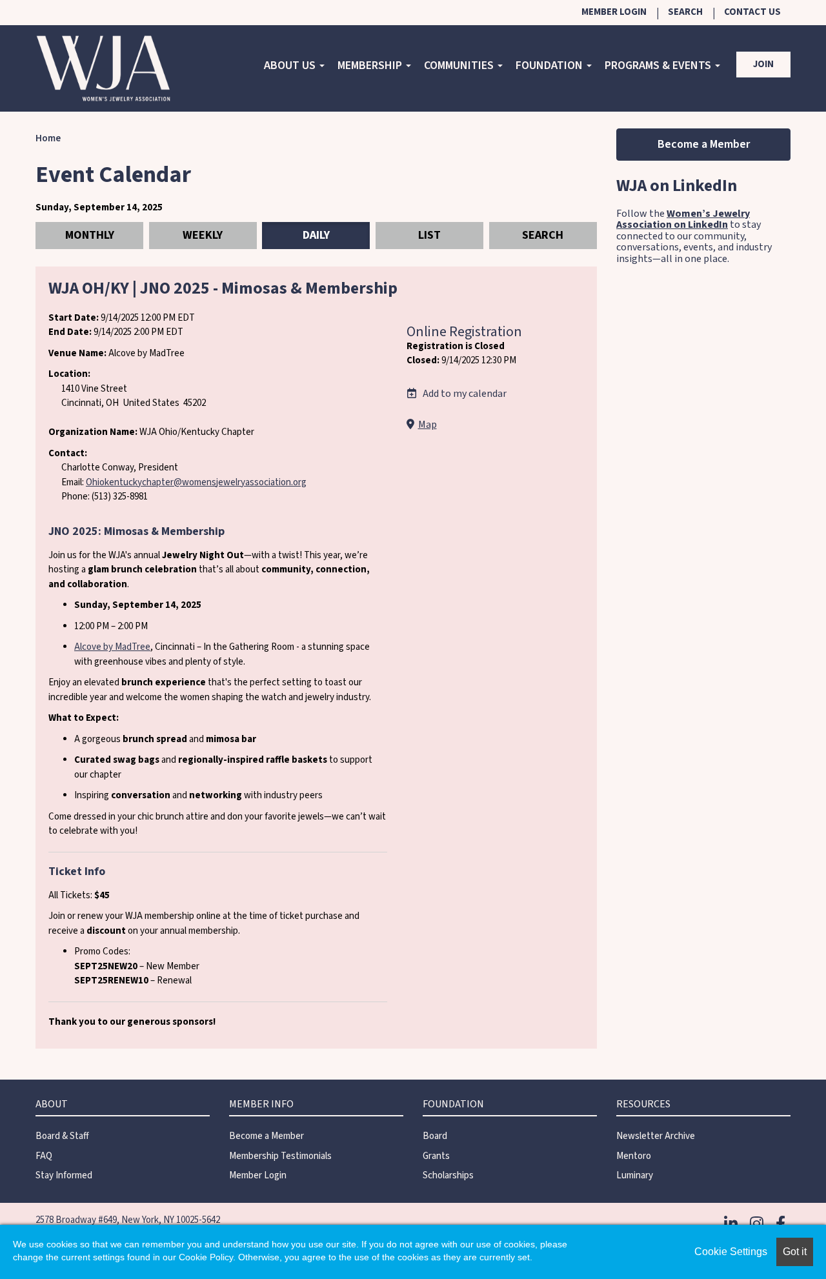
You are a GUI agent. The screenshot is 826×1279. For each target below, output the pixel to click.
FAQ (43, 1156)
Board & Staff (62, 1136)
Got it (795, 1251)
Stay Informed (63, 1175)
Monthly (89, 235)
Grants (436, 1156)
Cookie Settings (730, 1251)
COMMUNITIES (460, 65)
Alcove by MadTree (112, 647)
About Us (291, 65)
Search (685, 12)
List (429, 235)
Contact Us (752, 12)
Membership (371, 65)
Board (435, 1136)
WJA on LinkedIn (676, 185)
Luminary (634, 1175)
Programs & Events (659, 65)
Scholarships (448, 1175)
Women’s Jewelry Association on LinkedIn (683, 219)
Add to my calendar (464, 394)
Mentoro (633, 1156)
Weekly (203, 235)
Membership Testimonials (280, 1156)
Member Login (614, 12)
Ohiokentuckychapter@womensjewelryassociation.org (196, 482)
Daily (316, 235)
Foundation (550, 65)
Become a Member (704, 144)
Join (763, 64)
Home (48, 138)
